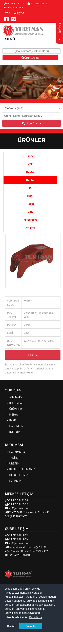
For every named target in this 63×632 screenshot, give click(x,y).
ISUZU (30, 204)
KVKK (12, 420)
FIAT (30, 188)
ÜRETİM (14, 463)
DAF (30, 164)
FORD (30, 196)
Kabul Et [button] (30, 626)
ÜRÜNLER (15, 408)
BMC (30, 156)
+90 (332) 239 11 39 (15, 3)
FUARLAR (15, 480)
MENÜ (10, 39)
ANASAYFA (15, 397)
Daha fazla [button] (35, 617)
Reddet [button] (11, 626)
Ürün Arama (31, 57)
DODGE (30, 172)
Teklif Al (33, 354)
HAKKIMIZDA (17, 452)
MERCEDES (30, 220)
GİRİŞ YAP (19, 13)
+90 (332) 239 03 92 (39, 3)
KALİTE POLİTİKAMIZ (22, 469)
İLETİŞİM (14, 431)
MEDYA (13, 414)
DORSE (30, 180)
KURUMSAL (16, 403)
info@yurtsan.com (14, 7)
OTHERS (30, 228)
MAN (30, 212)
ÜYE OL (7, 13)
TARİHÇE (14, 457)
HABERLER (16, 426)
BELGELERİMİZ (18, 475)
